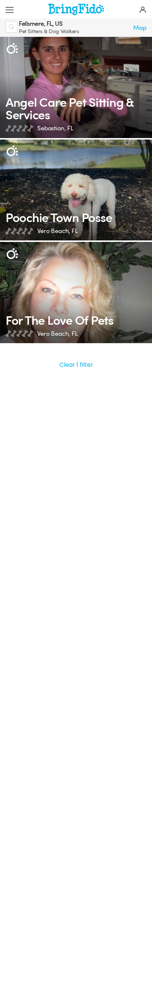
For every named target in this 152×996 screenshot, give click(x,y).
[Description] (12, 48)
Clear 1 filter (76, 365)
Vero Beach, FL (57, 231)
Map (139, 28)
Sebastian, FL (55, 128)
